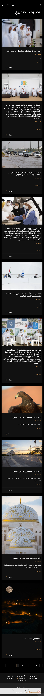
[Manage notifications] (39, 691)
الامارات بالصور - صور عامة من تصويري (27, 558)
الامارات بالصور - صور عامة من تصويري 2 (26, 471)
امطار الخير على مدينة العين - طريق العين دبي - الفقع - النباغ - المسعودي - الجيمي (24, 173)
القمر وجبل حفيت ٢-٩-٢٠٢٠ (31, 639)
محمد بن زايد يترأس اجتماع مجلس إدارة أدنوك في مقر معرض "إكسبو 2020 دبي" (23, 295)
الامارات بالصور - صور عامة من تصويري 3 (26, 417)
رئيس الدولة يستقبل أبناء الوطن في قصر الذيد (23, 51)
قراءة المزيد (38, 62)
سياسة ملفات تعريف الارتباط (33, 692)
